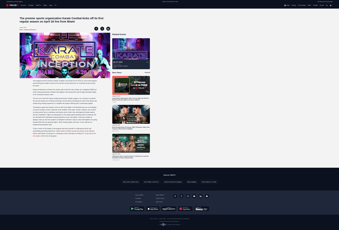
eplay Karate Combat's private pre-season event (72, 131)
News (51, 5)
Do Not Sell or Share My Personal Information (178, 218)
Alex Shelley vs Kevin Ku (151, 182)
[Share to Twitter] (102, 29)
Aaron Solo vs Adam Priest (131, 182)
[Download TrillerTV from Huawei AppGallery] (185, 208)
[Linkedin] (200, 196)
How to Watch (139, 195)
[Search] (327, 5)
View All (147, 72)
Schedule (31, 5)
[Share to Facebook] (96, 29)
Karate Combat (117, 64)
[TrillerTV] (12, 5)
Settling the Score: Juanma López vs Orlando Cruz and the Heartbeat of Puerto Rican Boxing (130, 156)
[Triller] (207, 196)
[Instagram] (188, 196)
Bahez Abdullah (191, 182)
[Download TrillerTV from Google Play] (137, 208)
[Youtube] (194, 196)
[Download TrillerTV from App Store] (152, 208)
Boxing (294, 5)
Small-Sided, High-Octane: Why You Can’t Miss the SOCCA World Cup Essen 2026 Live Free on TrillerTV (130, 99)
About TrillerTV (160, 195)
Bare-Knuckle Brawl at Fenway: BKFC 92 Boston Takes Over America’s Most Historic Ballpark (131, 128)
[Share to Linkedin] (108, 29)
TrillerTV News (160, 198)
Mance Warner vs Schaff (209, 182)
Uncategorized (115, 160)
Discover (23, 5)
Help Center (159, 202)
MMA (309, 5)
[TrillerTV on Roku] (202, 208)
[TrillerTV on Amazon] (168, 208)
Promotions (138, 202)
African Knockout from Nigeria (173, 182)
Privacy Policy (162, 218)
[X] (181, 196)
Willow (45, 5)
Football (315, 5)
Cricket (322, 5)
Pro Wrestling (302, 5)
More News (117, 73)
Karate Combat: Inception (120, 66)
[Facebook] (175, 196)
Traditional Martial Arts (29, 29)
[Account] (331, 5)
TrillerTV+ (38, 5)
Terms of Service (154, 218)
